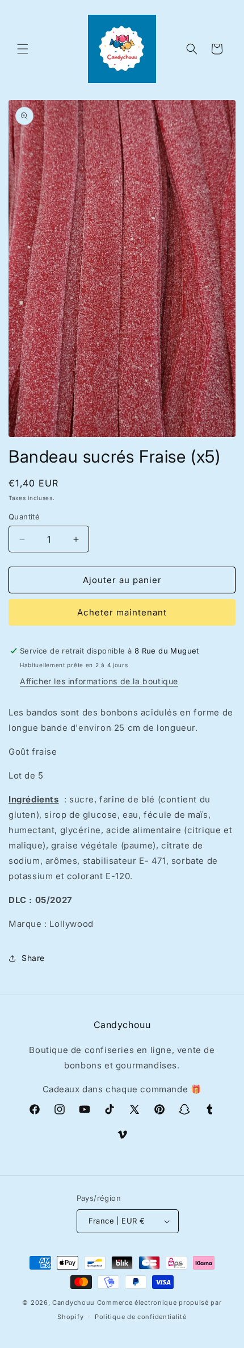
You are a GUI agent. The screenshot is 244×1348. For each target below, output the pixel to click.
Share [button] (33, 958)
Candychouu (73, 1303)
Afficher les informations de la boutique (99, 681)
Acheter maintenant (122, 612)
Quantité (24, 516)
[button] (22, 48)
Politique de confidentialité (141, 1317)
